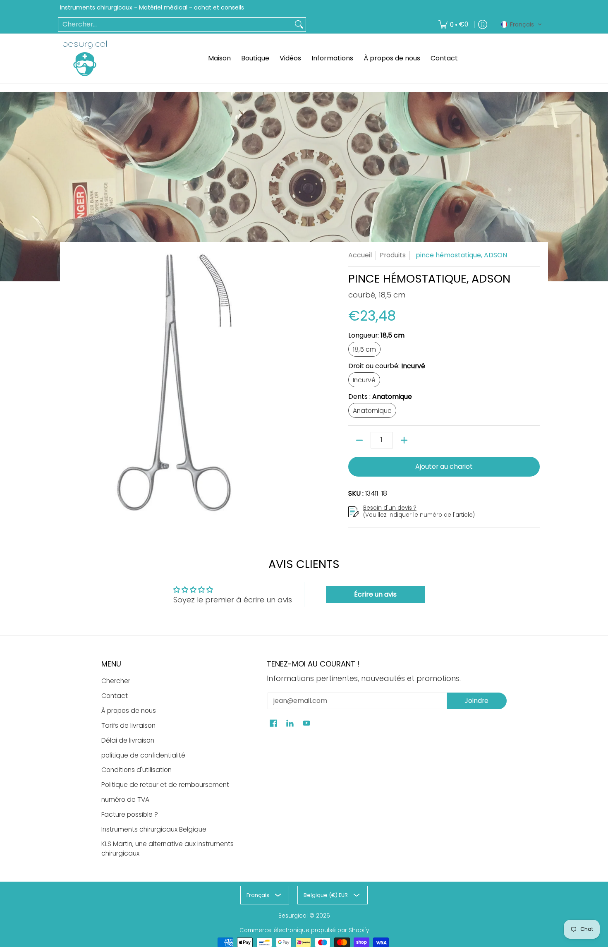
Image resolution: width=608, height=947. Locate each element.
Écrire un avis (375, 594)
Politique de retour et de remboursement (165, 784)
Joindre (476, 700)
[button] (522, 24)
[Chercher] (299, 24)
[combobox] (175, 24)
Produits (393, 255)
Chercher (115, 681)
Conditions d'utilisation (136, 769)
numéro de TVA (125, 799)
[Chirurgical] (85, 58)
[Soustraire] (359, 440)
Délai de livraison (127, 740)
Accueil (360, 255)
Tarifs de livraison (128, 725)
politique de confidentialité (143, 755)
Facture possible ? (129, 814)
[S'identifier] (482, 25)
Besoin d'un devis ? (390, 508)
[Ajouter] (404, 440)
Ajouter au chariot (444, 466)
